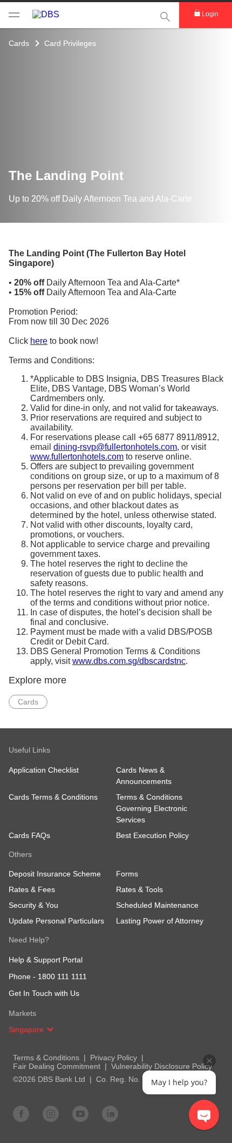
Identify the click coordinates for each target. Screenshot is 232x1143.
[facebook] (21, 1113)
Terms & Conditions (46, 1057)
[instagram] (51, 1113)
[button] (50, 1029)
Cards (19, 43)
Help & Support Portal (46, 959)
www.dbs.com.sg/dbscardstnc (129, 661)
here (38, 340)
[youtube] (80, 1113)
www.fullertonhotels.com (77, 456)
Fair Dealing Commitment (56, 1066)
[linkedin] (110, 1113)
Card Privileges (70, 43)
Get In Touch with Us (44, 993)
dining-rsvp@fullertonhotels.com (115, 446)
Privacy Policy (113, 1057)
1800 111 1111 (62, 976)
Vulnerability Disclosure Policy (161, 1066)
